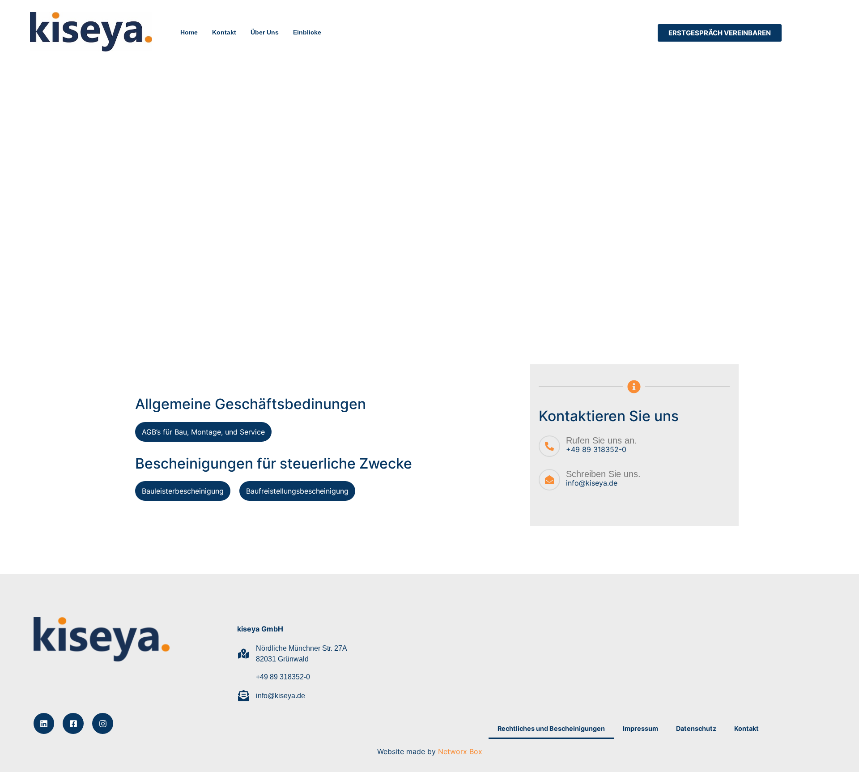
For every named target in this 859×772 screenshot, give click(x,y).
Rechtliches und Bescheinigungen (551, 728)
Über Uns (265, 32)
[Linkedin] (44, 723)
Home (189, 32)
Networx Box (460, 751)
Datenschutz (696, 728)
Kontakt (224, 32)
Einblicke (307, 32)
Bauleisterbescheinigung (183, 490)
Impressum (640, 728)
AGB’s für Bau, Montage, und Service (203, 431)
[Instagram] (102, 723)
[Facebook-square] (73, 723)
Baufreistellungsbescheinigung (297, 490)
